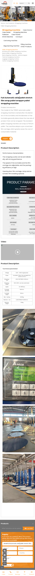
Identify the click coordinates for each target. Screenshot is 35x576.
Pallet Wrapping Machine (8, 26)
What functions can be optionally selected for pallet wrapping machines (12, 528)
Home (3, 23)
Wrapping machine (21, 23)
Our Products (10, 23)
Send (8, 565)
